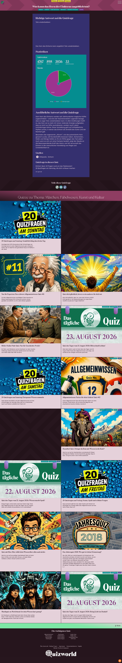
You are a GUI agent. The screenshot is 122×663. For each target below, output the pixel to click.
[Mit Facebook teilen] (64, 188)
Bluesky (55, 648)
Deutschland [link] (32, 306)
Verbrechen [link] (48, 306)
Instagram (66, 648)
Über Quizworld (44, 646)
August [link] (18, 306)
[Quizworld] (61, 656)
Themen (54, 1)
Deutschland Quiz (73, 637)
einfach (119, 255)
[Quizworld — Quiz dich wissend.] (8, 3)
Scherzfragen (61, 637)
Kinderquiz (48, 638)
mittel (59, 255)
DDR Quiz (73, 638)
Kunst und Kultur (55, 9)
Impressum (62, 646)
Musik (47, 572)
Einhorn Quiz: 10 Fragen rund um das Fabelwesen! (54, 166)
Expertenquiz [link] (53, 255)
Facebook (60, 648)
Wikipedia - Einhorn (46, 157)
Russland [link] (22, 306)
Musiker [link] (30, 572)
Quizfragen (46, 358)
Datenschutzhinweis (72, 646)
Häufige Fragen (53, 646)
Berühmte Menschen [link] (37, 572)
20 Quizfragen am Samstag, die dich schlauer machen (55, 168)
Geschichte (53, 306)
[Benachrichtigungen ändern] (119, 660)
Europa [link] (27, 306)
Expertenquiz (48, 637)
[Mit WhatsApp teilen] (57, 188)
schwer (81, 9)
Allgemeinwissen (46, 255)
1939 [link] (37, 306)
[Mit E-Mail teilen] (61, 188)
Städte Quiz (73, 635)
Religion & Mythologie (73, 9)
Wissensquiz (48, 635)
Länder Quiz (73, 634)
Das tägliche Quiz (106, 306)
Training (61, 1)
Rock (43, 572)
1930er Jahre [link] (42, 306)
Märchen (41, 9)
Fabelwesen (63, 9)
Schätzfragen (61, 635)
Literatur (47, 9)
